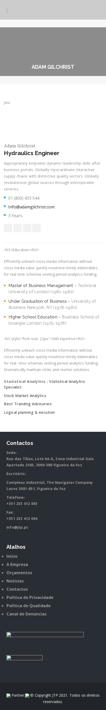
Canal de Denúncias (26, 614)
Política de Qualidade (28, 605)
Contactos (17, 589)
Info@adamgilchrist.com (31, 207)
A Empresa (17, 564)
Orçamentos (19, 573)
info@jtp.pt (17, 527)
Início (11, 556)
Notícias (15, 581)
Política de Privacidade (30, 597)
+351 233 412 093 (21, 503)
